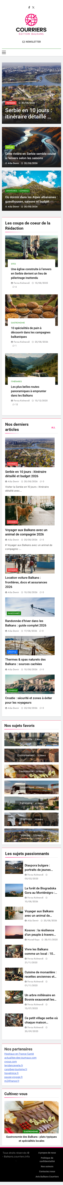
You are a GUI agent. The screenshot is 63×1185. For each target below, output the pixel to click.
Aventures (11, 190)
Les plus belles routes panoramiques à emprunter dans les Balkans (28, 391)
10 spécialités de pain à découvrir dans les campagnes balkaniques (30, 332)
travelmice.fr (11, 1073)
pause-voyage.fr (13, 1077)
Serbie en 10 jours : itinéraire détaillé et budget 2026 (28, 116)
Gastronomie (18, 322)
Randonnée (14, 613)
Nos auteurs (47, 1166)
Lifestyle (12, 652)
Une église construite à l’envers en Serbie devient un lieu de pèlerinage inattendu (31, 273)
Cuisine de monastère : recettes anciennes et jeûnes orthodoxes (41, 976)
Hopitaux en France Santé (19, 1053)
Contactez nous (47, 1171)
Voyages (10, 103)
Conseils (24, 190)
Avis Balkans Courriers (47, 1176)
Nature (9, 147)
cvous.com (10, 1061)
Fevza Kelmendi (22, 283)
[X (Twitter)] (33, 8)
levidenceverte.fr (13, 1065)
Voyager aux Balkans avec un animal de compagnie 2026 (39, 915)
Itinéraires (16, 381)
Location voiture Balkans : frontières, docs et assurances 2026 (26, 582)
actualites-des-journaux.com (20, 1057)
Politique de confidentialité (47, 1160)
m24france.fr (11, 1081)
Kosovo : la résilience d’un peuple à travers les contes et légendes (40, 934)
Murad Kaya (33, 939)
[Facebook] (29, 8)
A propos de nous (47, 1152)
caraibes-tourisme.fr (15, 1069)
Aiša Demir (13, 163)
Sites (13, 263)
